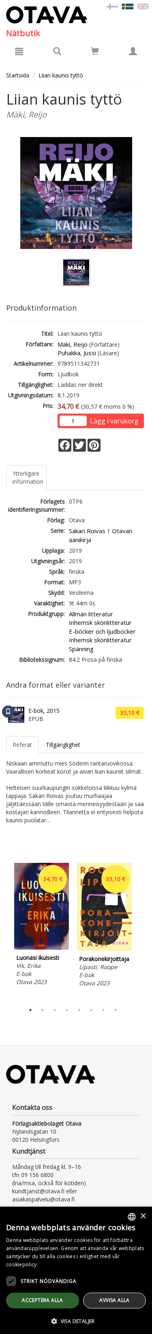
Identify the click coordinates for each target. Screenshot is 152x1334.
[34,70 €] (41, 947)
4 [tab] (67, 1010)
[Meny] (19, 51)
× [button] (143, 1216)
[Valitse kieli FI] (112, 6)
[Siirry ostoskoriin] (95, 51)
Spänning (81, 649)
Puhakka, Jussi (77, 353)
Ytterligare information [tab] (28, 477)
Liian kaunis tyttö (61, 75)
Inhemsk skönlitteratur (100, 622)
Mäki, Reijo (73, 344)
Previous (4, 931)
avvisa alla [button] (114, 1300)
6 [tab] (91, 1010)
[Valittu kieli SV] (128, 6)
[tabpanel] (41, 925)
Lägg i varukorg (114, 420)
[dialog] (76, 1270)
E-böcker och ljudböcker (102, 631)
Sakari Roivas (87, 531)
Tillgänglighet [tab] (63, 744)
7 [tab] (103, 1010)
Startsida (17, 75)
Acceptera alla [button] (42, 1300)
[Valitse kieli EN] (143, 6)
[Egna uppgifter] (133, 51)
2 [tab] (43, 1010)
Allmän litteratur (91, 614)
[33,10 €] (104, 948)
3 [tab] (55, 1010)
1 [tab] (30, 1010)
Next (142, 931)
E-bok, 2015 (44, 710)
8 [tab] (115, 1010)
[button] (76, 1321)
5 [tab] (79, 1010)
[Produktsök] (57, 51)
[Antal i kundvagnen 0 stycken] (95, 52)
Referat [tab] (22, 744)
